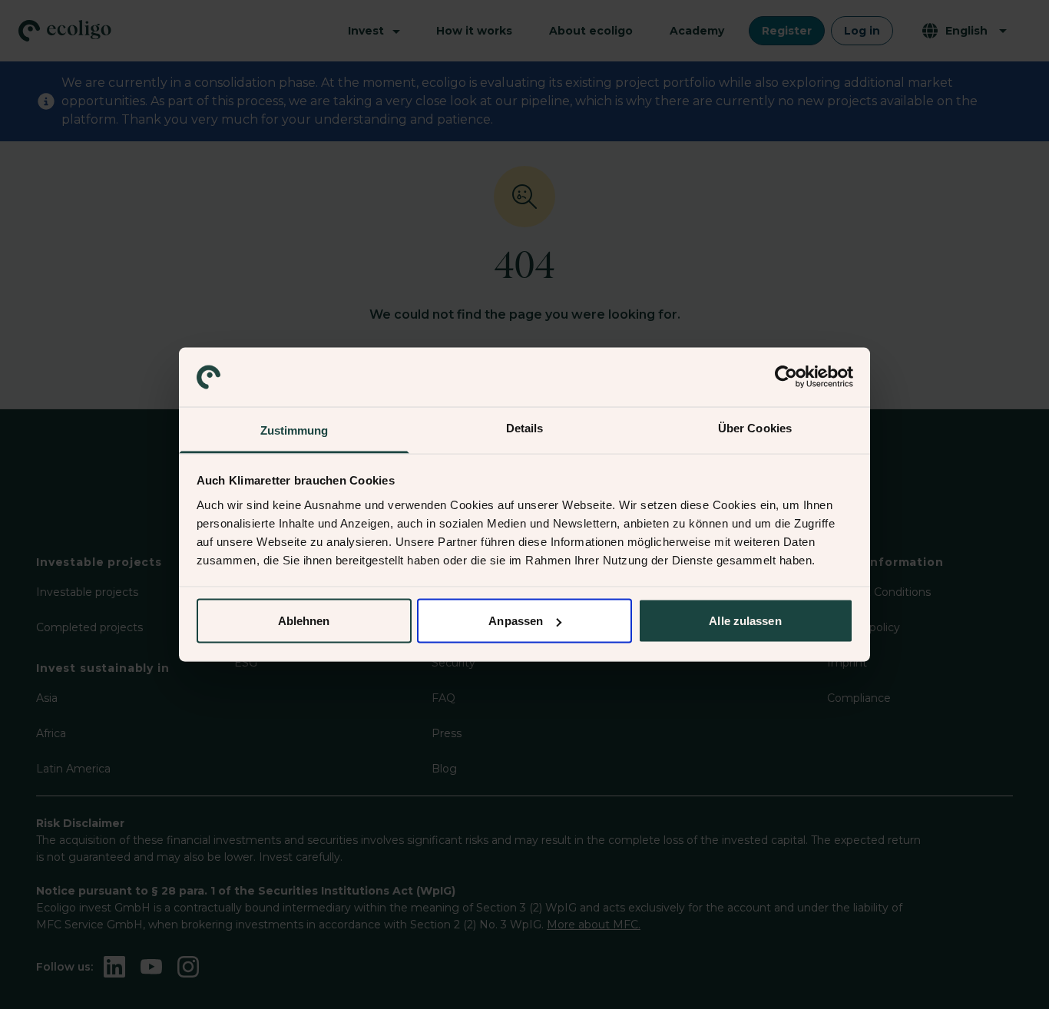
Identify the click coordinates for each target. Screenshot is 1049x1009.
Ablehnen (304, 620)
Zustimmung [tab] (294, 429)
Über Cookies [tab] (755, 427)
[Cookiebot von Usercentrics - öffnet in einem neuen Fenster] (786, 377)
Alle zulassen (745, 620)
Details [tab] (525, 427)
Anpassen (515, 620)
